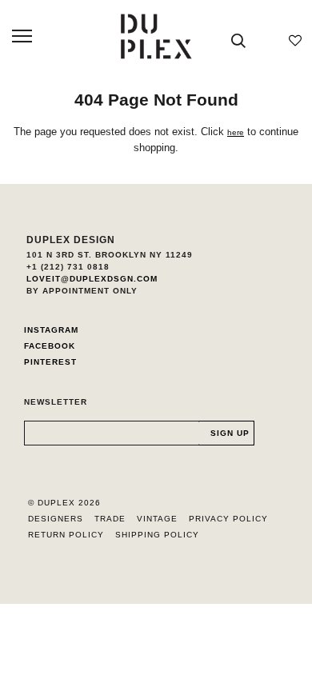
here (235, 132)
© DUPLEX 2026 (64, 502)
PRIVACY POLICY (228, 518)
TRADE (110, 518)
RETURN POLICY (66, 534)
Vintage (157, 518)
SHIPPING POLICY (157, 534)
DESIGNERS (55, 518)
